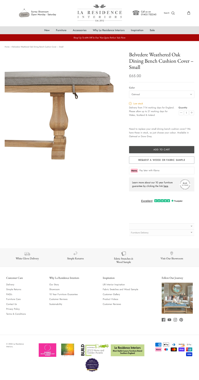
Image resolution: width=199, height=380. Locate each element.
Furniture (61, 30)
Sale (152, 30)
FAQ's (9, 294)
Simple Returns (13, 289)
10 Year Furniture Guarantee (63, 294)
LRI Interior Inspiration (114, 284)
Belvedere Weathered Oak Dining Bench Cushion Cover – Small (37, 46)
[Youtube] (169, 320)
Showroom (54, 289)
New (47, 30)
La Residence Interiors (15, 345)
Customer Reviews (58, 299)
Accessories (79, 30)
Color (132, 87)
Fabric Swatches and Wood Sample (120, 289)
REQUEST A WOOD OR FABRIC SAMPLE (161, 160)
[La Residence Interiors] (100, 13)
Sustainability (55, 304)
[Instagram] (175, 320)
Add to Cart (161, 149)
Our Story (54, 284)
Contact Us (11, 304)
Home (7, 46)
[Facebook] (163, 320)
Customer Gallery (111, 294)
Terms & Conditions (16, 314)
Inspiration (137, 30)
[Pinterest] (181, 320)
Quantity (182, 107)
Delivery (10, 284)
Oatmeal (136, 94)
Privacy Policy (13, 309)
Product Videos (110, 299)
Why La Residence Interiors (109, 30)
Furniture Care (13, 299)
